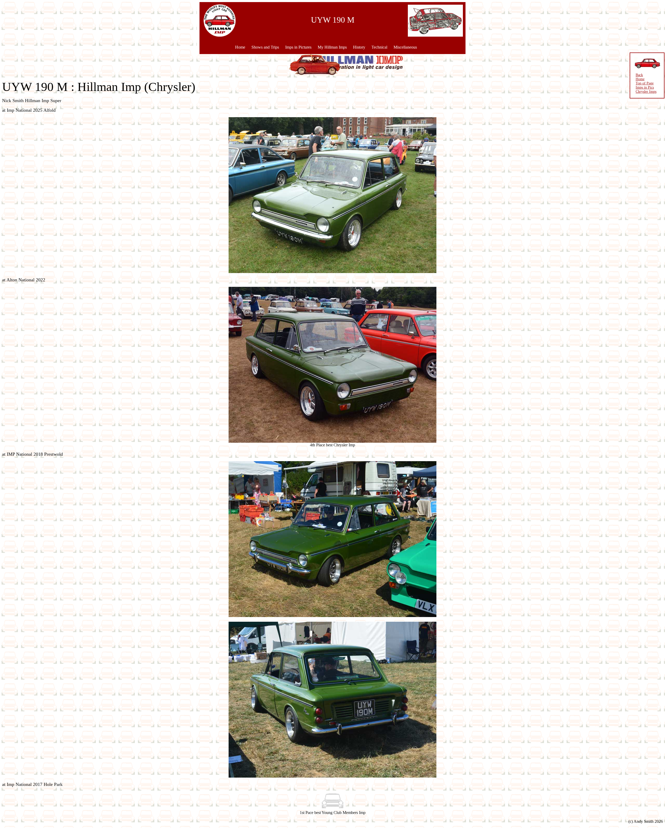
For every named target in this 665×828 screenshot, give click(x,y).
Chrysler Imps (646, 92)
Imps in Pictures (298, 47)
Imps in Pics (645, 87)
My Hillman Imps (332, 47)
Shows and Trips (265, 47)
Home (240, 47)
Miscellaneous (405, 47)
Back (639, 75)
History (359, 47)
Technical (379, 47)
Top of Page (645, 83)
